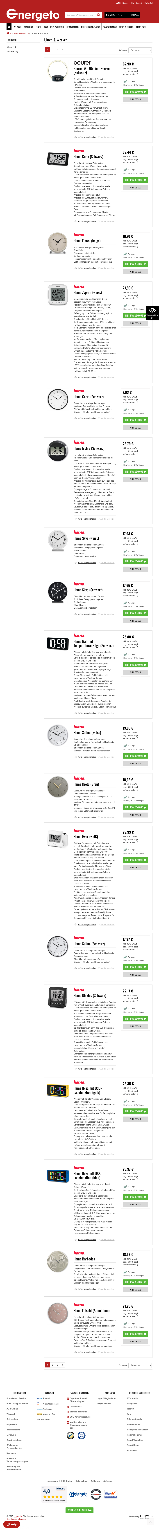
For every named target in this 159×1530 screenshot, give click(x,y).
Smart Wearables (126, 26)
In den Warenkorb (134, 91)
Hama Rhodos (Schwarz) (90, 995)
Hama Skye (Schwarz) (88, 589)
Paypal (46, 1398)
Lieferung (11, 1434)
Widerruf (11, 1413)
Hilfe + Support (136, 3)
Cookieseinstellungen (16, 1519)
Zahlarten (95, 1480)
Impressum (12, 1424)
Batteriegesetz (13, 1429)
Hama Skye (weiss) (86, 538)
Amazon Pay (49, 1414)
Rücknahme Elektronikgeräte (14, 1447)
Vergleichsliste (104, 1403)
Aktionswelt (132, 1450)
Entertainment (72, 26)
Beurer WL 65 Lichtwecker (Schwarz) (92, 70)
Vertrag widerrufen (78, 1510)
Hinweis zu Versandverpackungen (17, 1460)
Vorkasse (47, 1408)
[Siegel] (81, 1435)
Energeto (18, 1515)
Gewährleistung (14, 1439)
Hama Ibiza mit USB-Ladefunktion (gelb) (88, 1090)
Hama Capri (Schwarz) (89, 396)
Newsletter (11, 1453)
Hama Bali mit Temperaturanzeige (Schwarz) (94, 643)
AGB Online (12, 1408)
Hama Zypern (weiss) (88, 292)
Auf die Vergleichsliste (87, 137)
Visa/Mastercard (51, 1403)
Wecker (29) (12, 51)
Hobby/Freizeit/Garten (90, 26)
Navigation (28, 26)
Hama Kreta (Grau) (86, 784)
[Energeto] (36, 15)
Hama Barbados (84, 1259)
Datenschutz (12, 1419)
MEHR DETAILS (135, 99)
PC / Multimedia (57, 26)
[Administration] (151, 1516)
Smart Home (141, 26)
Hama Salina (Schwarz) (89, 943)
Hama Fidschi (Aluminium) (91, 1310)
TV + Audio (17, 26)
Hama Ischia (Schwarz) (89, 448)
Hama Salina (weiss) (87, 732)
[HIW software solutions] (145, 1516)
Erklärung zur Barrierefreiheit (14, 1468)
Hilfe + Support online (17, 1403)
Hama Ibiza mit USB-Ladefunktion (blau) (88, 1175)
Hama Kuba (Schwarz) (88, 156)
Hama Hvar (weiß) (86, 836)
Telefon (38, 26)
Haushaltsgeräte (110, 26)
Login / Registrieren (106, 1398)
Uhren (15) (11, 46)
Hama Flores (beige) (87, 240)
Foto (46, 26)
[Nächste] (62, 49)
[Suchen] (98, 15)
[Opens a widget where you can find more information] (11, 1524)
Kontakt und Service (16, 1398)
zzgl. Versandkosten (130, 73)
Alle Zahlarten (43, 1419)
